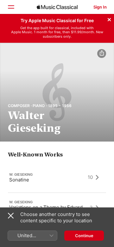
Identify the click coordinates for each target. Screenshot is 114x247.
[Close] (109, 18)
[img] (57, 7)
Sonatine (19, 179)
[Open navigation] (11, 7)
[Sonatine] (57, 177)
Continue (84, 235)
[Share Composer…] (101, 53)
